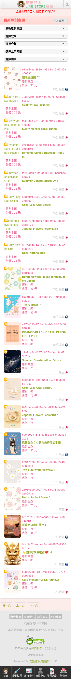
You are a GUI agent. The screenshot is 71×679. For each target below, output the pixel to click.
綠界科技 (36, 648)
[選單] (3, 3)
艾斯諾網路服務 (39, 661)
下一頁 (34, 605)
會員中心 (29, 617)
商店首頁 (15, 617)
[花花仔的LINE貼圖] (35, 4)
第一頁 (7, 605)
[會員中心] (67, 3)
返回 (61, 21)
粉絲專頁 (56, 617)
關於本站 (42, 617)
